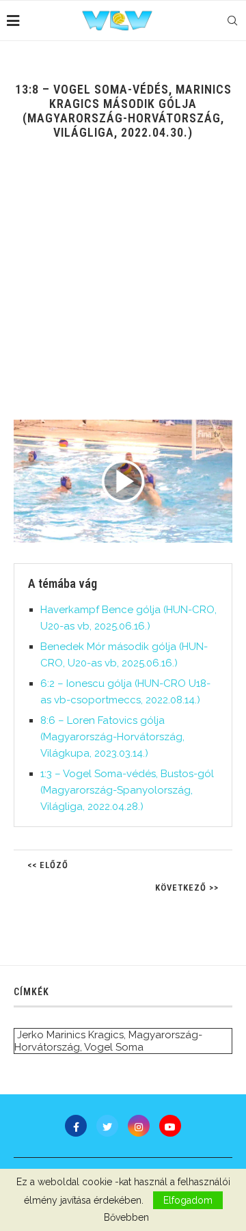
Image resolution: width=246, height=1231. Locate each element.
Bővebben (126, 1217)
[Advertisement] (123, 290)
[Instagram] (139, 1126)
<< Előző (47, 865)
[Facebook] (76, 1126)
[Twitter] (107, 1126)
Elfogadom (188, 1200)
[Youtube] (170, 1126)
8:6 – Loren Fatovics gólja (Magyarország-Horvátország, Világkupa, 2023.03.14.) (112, 736)
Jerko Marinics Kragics (70, 1035)
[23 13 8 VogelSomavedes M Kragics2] (123, 481)
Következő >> (187, 887)
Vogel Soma (114, 1047)
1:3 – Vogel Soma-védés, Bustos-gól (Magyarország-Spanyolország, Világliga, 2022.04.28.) (127, 790)
